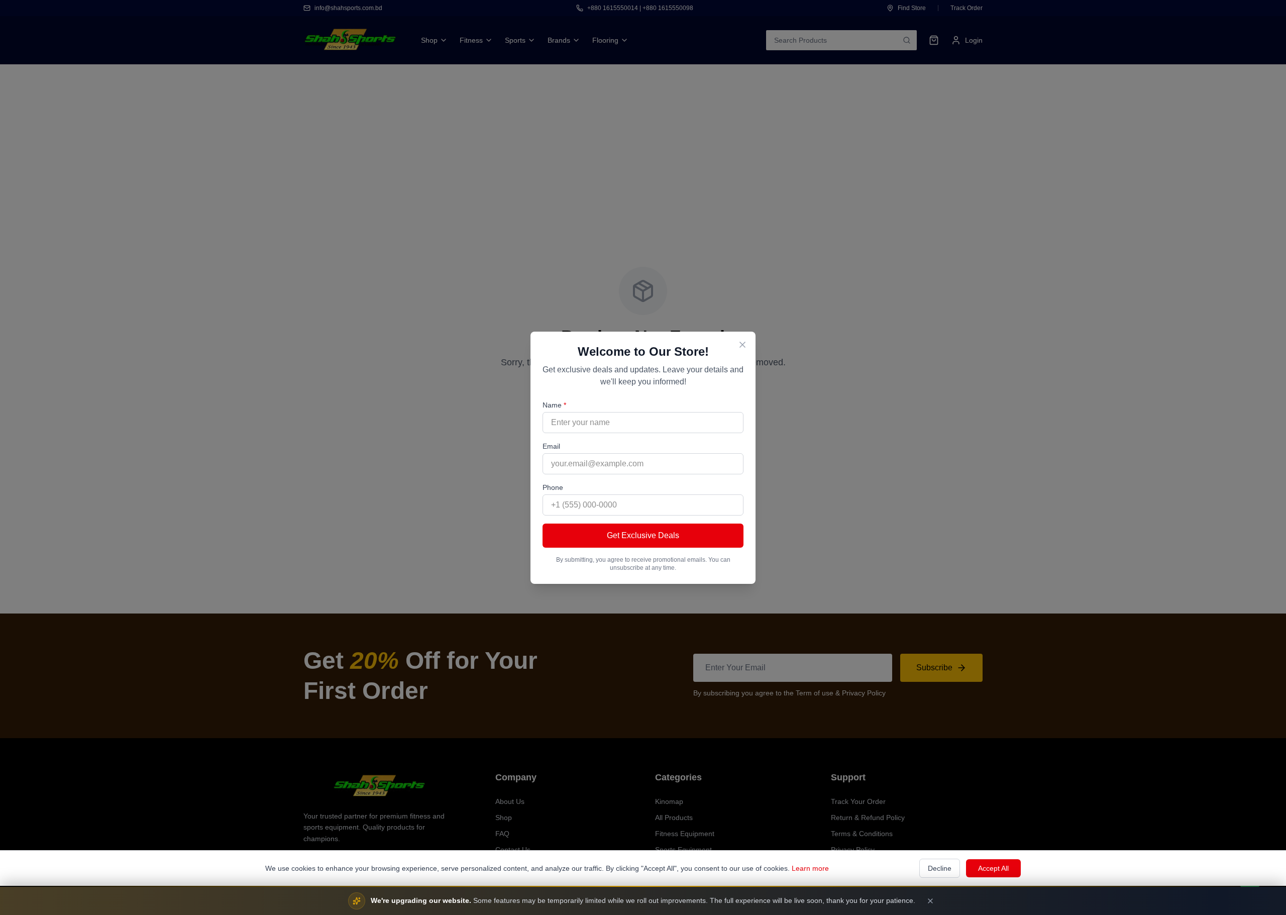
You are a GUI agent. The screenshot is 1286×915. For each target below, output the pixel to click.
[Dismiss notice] (930, 901)
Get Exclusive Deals (643, 535)
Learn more (810, 868)
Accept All (993, 868)
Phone (553, 487)
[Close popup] (742, 345)
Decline (939, 868)
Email (551, 446)
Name (554, 405)
